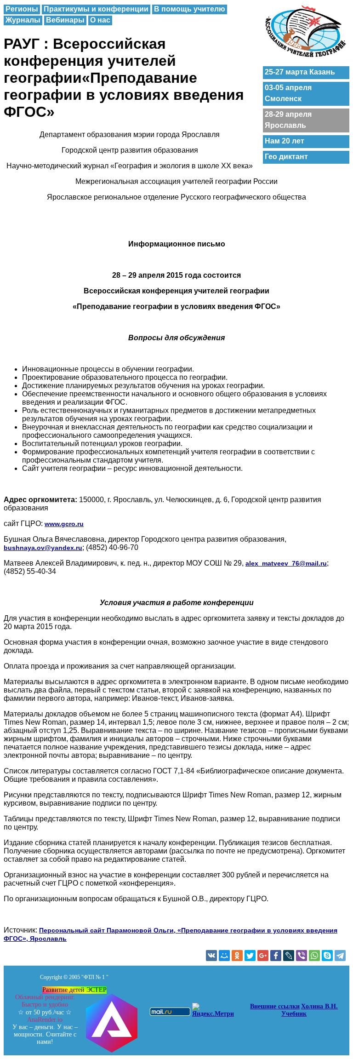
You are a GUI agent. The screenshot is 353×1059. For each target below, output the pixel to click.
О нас (100, 20)
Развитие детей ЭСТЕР (74, 989)
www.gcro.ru (64, 523)
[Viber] (301, 955)
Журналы (23, 20)
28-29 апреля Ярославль (288, 119)
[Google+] (262, 955)
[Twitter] (250, 955)
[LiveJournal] (288, 955)
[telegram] (340, 955)
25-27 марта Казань (300, 72)
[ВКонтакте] (211, 955)
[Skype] (327, 955)
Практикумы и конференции (96, 9)
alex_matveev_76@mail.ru (286, 563)
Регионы (22, 9)
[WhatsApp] (314, 955)
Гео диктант (286, 156)
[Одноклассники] (237, 955)
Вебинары (65, 20)
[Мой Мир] (224, 955)
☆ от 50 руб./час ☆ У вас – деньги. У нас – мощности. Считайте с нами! (45, 1019)
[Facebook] (275, 955)
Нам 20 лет (284, 141)
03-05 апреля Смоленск (288, 93)
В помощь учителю (189, 9)
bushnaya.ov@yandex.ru (43, 547)
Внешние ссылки (275, 1006)
